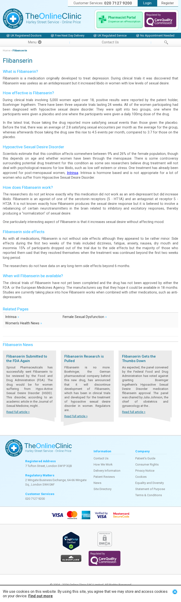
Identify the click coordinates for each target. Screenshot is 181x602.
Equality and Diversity (149, 483)
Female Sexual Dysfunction (85, 316)
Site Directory (102, 489)
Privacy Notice (144, 470)
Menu (32, 42)
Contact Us (110, 42)
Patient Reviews (104, 476)
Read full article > (18, 412)
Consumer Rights (147, 464)
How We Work (103, 464)
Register (167, 3)
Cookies (141, 476)
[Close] (175, 591)
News (97, 483)
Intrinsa (72, 173)
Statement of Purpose (150, 489)
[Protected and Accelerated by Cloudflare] (71, 561)
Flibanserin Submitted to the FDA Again (26, 358)
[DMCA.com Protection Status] (104, 545)
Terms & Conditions (148, 495)
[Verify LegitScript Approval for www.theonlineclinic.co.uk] (71, 549)
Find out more (40, 596)
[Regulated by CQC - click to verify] (160, 26)
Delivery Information (107, 470)
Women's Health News (23, 323)
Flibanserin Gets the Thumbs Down (139, 358)
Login (147, 3)
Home (6, 50)
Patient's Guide (145, 458)
